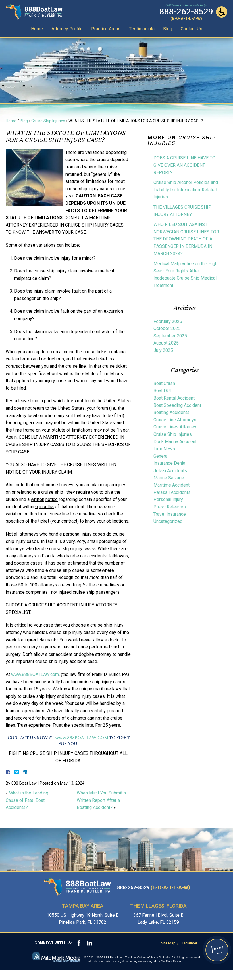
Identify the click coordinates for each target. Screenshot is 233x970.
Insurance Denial (169, 463)
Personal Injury (168, 499)
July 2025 (163, 350)
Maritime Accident (171, 485)
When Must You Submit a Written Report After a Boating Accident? (101, 800)
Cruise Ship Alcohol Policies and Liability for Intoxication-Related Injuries (185, 190)
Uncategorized (167, 521)
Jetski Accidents (170, 470)
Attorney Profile (67, 28)
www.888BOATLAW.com (35, 674)
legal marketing (128, 961)
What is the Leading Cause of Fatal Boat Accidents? (27, 800)
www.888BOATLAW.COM (81, 737)
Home (37, 28)
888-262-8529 (153, 887)
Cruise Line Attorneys (174, 419)
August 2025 (166, 343)
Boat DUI (162, 390)
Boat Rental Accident (174, 398)
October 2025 (167, 328)
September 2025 (170, 336)
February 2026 (167, 321)
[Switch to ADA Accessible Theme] (221, 12)
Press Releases (169, 507)
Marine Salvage (168, 478)
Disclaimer (188, 943)
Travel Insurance (169, 514)
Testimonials (142, 28)
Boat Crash (164, 383)
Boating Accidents (171, 412)
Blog (167, 28)
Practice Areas (105, 28)
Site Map (168, 943)
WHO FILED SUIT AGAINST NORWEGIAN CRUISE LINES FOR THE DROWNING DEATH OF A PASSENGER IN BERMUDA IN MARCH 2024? (186, 239)
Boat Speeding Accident (177, 405)
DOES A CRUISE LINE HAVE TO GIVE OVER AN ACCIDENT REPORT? (184, 165)
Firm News (164, 448)
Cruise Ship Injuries (48, 121)
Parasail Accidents (172, 492)
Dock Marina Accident (175, 441)
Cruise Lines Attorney (174, 427)
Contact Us (191, 28)
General (160, 456)
